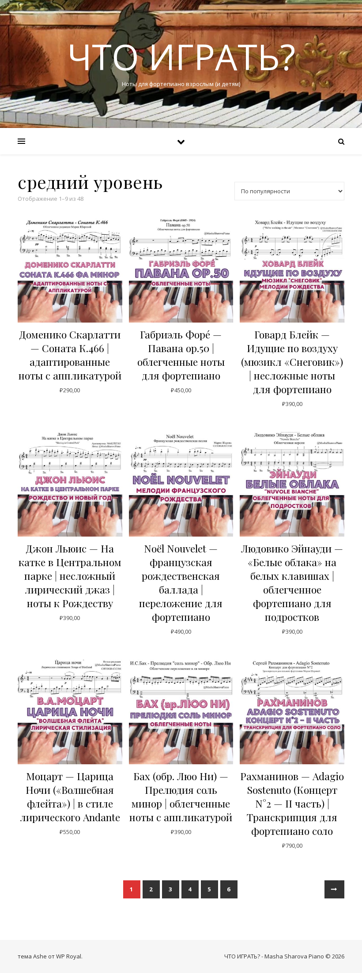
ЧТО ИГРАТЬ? (181, 56)
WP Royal (68, 956)
